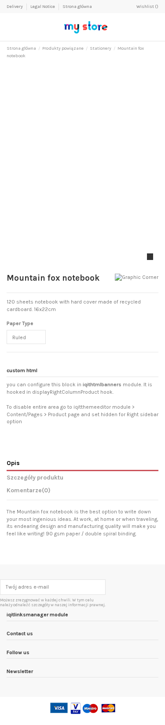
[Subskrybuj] (100, 587)
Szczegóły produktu (35, 477)
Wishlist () (147, 6)
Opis (13, 462)
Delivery (15, 6)
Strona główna (77, 6)
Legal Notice (43, 6)
